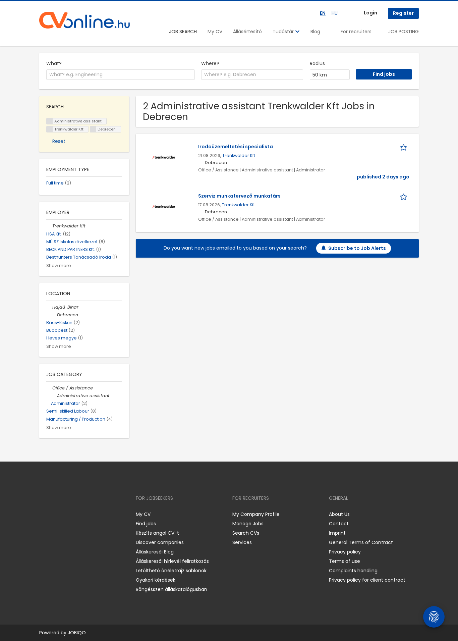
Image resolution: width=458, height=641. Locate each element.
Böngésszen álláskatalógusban (171, 589)
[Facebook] (44, 514)
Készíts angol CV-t (157, 533)
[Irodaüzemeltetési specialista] (164, 157)
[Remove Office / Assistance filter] (49, 388)
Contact (339, 523)
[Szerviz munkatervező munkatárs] (164, 206)
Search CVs (245, 533)
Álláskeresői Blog (155, 551)
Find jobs (146, 523)
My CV (215, 31)
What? (54, 63)
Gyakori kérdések (155, 580)
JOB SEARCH (183, 31)
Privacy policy (345, 551)
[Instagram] (55, 514)
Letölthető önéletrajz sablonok (171, 570)
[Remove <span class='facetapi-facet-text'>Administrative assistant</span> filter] (50, 121)
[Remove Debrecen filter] (54, 315)
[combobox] (120, 74)
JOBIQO (77, 632)
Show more (58, 265)
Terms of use (344, 561)
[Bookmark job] (404, 147)
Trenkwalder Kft (238, 155)
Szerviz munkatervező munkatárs (239, 196)
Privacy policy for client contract (367, 580)
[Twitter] (76, 514)
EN (323, 13)
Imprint (337, 533)
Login (370, 12)
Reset (58, 141)
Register (403, 13)
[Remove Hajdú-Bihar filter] (49, 307)
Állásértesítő (247, 31)
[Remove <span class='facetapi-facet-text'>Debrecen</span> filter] (93, 129)
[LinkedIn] (66, 514)
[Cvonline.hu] (84, 20)
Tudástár (284, 31)
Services (242, 542)
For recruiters (356, 31)
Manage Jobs (248, 523)
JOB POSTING (403, 31)
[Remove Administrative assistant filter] (54, 395)
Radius (317, 63)
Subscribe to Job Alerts (357, 248)
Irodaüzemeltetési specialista (235, 146)
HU (335, 13)
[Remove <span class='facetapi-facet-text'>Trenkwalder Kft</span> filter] (50, 129)
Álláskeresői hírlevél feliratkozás (172, 561)
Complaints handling (353, 570)
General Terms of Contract (361, 542)
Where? (210, 63)
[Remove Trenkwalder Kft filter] (49, 226)
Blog (315, 31)
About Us (339, 514)
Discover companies (160, 542)
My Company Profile (256, 514)
